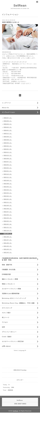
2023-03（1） (8, 193)
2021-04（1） (8, 249)
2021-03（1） (8, 252)
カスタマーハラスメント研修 (11, 288)
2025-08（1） (8, 139)
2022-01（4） (8, 224)
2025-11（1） (8, 133)
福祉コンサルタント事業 (10, 279)
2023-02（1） (8, 196)
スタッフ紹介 (6, 312)
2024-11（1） (8, 152)
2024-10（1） (8, 155)
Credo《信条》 (7, 336)
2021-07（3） (8, 240)
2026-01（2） (8, 130)
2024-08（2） (8, 158)
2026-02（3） (8, 127)
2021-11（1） (8, 227)
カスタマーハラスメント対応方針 (13, 341)
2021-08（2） (8, 237)
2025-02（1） (8, 146)
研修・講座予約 (7, 264)
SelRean (20, 5)
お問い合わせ (6, 346)
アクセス (5, 322)
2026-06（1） (8, 121)
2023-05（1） (8, 186)
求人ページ (5, 317)
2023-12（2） (8, 174)
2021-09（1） (8, 233)
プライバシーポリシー (9, 332)
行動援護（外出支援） (9, 269)
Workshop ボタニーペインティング (14, 298)
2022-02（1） (8, 221)
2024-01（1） (8, 171)
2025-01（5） (8, 149)
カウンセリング (7, 308)
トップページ (6, 103)
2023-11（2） (8, 177)
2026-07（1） (8, 118)
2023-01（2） (8, 199)
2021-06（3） (8, 243)
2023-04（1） (8, 190)
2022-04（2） (8, 218)
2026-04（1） (8, 124)
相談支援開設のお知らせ (10, 22)
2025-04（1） (8, 143)
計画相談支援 (6, 274)
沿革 (3, 327)
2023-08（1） (8, 183)
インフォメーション (8, 112)
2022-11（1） (8, 202)
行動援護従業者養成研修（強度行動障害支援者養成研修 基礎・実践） (19, 259)
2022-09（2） (8, 205)
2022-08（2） (8, 208)
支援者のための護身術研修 (10, 293)
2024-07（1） (8, 161)
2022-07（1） (8, 211)
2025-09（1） (8, 136)
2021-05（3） (8, 246)
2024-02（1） (8, 168)
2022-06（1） (8, 215)
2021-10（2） (8, 230)
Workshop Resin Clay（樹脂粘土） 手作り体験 (18, 303)
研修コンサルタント (8, 284)
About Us (5, 107)
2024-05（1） (8, 165)
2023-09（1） (8, 180)
